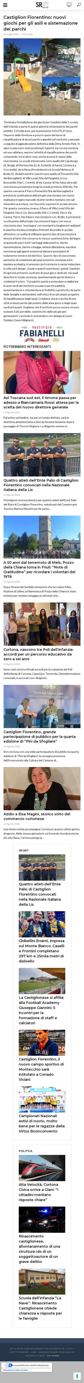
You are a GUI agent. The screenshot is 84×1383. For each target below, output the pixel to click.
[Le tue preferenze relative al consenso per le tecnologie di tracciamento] (77, 1376)
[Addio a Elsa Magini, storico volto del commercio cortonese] (42, 788)
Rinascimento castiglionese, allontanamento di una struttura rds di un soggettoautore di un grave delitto (39, 1249)
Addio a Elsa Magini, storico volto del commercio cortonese (37, 816)
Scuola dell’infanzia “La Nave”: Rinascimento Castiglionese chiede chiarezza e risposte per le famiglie (40, 1308)
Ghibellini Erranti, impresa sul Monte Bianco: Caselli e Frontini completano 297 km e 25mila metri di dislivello (41, 951)
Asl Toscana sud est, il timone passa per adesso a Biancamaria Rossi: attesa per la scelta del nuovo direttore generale (41, 402)
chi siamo (53, 1355)
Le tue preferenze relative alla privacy (31, 1365)
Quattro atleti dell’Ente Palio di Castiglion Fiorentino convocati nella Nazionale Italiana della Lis (41, 485)
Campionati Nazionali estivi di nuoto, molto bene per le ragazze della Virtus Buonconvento (42, 1123)
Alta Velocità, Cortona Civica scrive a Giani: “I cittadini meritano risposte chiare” (38, 1192)
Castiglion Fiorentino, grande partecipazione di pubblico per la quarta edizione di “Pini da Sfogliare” (40, 737)
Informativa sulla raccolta (15, 1370)
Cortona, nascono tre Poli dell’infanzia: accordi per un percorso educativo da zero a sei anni (38, 654)
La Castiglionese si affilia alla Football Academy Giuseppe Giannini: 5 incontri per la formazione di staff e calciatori (41, 1010)
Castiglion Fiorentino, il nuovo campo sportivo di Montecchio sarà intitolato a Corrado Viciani (41, 1069)
